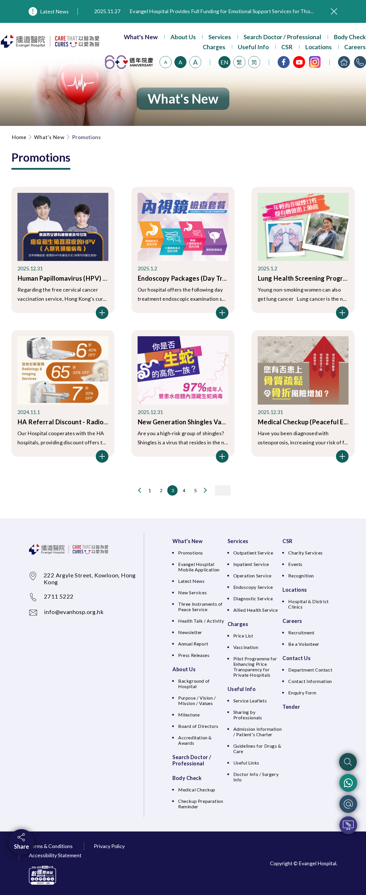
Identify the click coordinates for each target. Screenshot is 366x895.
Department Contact (310, 669)
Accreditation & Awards (195, 740)
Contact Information (310, 681)
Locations (318, 46)
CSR (287, 46)
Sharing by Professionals (247, 714)
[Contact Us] (360, 62)
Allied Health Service (255, 610)
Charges (214, 46)
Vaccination (245, 647)
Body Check (350, 36)
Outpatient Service (253, 552)
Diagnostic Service (253, 598)
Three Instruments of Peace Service (200, 606)
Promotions (190, 552)
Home (19, 137)
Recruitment (301, 632)
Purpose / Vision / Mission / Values (197, 700)
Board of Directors (198, 726)
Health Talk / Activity (201, 620)
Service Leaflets (250, 700)
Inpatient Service (251, 564)
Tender (291, 707)
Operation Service (252, 575)
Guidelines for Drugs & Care (257, 748)
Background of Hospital (194, 683)
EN (224, 62)
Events (295, 564)
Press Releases (193, 655)
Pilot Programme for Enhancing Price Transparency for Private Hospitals (255, 667)
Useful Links (246, 762)
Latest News (54, 11)
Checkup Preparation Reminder (200, 803)
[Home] (344, 62)
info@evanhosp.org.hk (74, 611)
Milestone (189, 714)
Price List (243, 635)
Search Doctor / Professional (282, 36)
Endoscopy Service (253, 587)
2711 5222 (59, 596)
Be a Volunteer (303, 644)
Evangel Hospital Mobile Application (199, 566)
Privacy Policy (109, 846)
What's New (141, 36)
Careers (355, 46)
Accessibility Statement (55, 855)
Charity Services (305, 552)
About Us (183, 36)
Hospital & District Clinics (308, 604)
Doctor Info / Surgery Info (256, 776)
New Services (192, 592)
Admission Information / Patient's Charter (257, 731)
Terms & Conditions (51, 846)
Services (219, 36)
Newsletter (190, 632)
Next (205, 490)
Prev (139, 490)
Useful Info (253, 46)
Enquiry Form (302, 692)
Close (334, 11)
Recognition (301, 575)
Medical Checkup (196, 789)
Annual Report (193, 643)
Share (21, 846)
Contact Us (297, 658)
